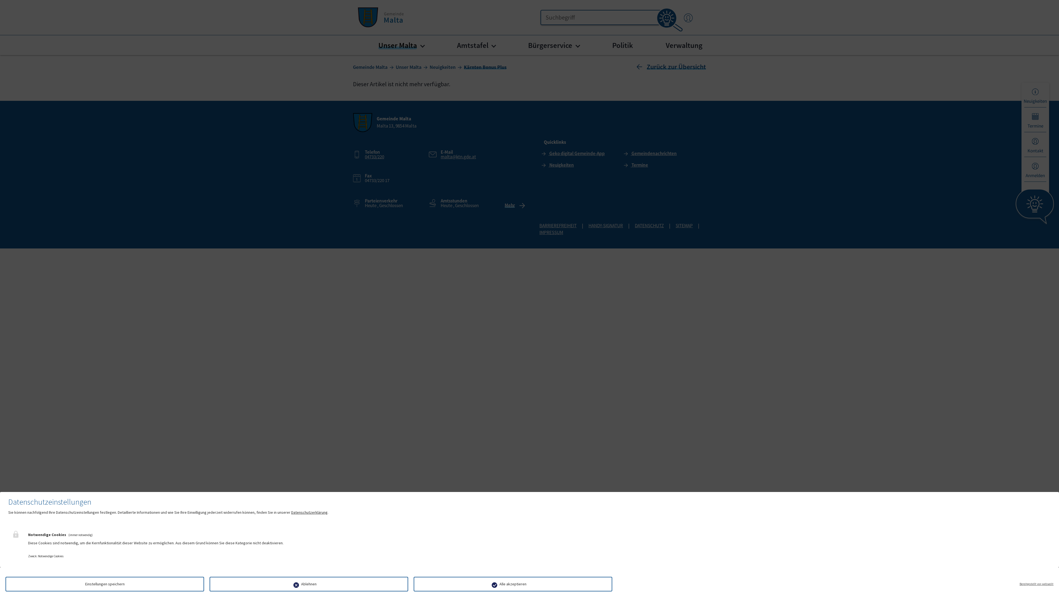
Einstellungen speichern (105, 584)
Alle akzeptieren (512, 584)
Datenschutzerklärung (309, 512)
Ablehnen (309, 584)
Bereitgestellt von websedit (1036, 584)
